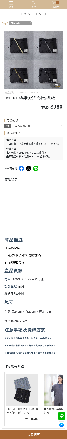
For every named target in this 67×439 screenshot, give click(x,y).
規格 (7, 126)
